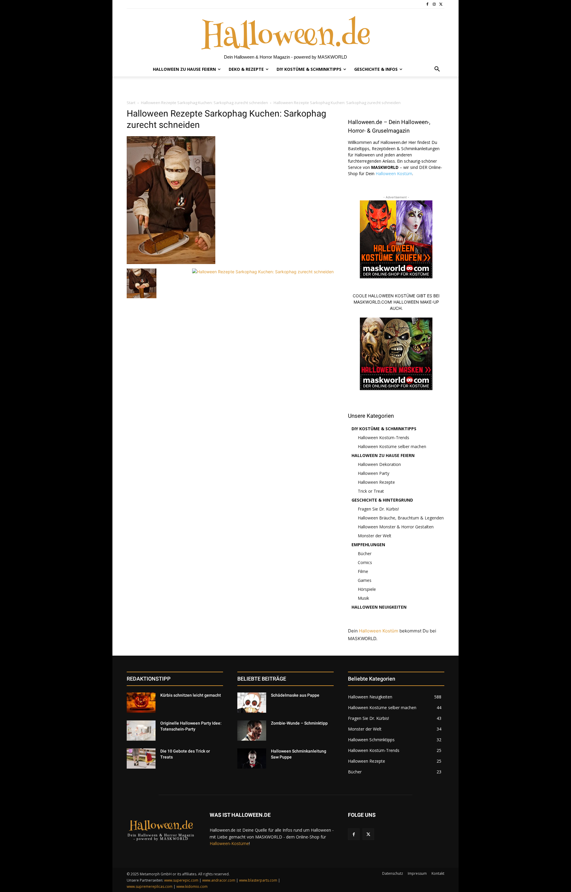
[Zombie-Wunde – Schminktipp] (251, 730)
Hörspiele (367, 589)
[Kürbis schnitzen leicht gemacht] (141, 702)
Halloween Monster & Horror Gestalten (396, 527)
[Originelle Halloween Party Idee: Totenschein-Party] (141, 730)
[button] (437, 69)
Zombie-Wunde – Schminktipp (299, 723)
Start (131, 102)
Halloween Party (373, 473)
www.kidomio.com (192, 886)
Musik (363, 598)
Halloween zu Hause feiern (383, 455)
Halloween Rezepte (376, 482)
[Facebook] (427, 4)
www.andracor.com (218, 880)
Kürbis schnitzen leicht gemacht (190, 695)
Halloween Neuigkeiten (379, 607)
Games (364, 580)
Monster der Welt (374, 535)
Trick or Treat (371, 491)
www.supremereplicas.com (149, 886)
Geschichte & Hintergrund (382, 500)
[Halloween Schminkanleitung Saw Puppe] (251, 758)
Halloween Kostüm (394, 173)
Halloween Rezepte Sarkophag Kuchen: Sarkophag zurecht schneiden (204, 102)
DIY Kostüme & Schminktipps (384, 428)
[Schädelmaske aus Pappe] (251, 702)
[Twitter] (440, 4)
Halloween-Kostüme (229, 843)
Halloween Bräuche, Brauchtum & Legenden (401, 518)
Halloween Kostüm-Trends (383, 437)
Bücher (364, 553)
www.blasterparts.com (258, 880)
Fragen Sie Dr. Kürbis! (378, 509)
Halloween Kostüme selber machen (392, 446)
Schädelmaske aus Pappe (295, 695)
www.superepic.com (181, 880)
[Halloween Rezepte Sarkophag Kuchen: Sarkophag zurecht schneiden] (171, 262)
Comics (365, 562)
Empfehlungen (368, 544)
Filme (363, 571)
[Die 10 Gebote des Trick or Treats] (141, 758)
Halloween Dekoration (379, 464)
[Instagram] (434, 4)
